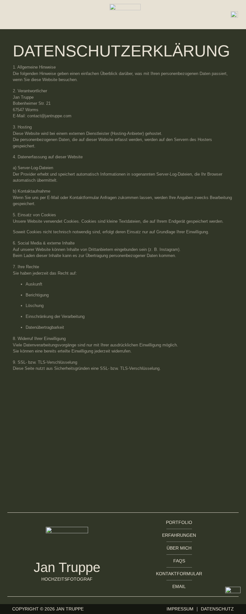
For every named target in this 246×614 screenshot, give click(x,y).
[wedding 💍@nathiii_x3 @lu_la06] (182, 476)
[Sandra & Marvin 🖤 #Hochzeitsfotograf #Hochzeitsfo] (64, 416)
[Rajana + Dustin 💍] (64, 465)
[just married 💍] (182, 465)
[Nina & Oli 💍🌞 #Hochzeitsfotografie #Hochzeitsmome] (182, 428)
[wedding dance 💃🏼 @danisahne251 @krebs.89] (64, 491)
